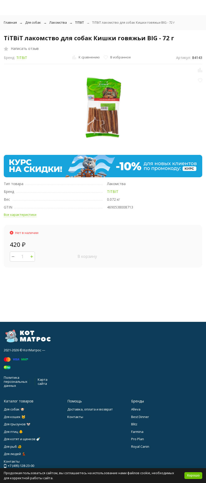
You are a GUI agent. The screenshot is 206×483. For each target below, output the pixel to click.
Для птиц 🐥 (13, 431)
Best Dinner (140, 417)
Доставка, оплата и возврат (90, 409)
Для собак (33, 22)
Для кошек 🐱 (14, 417)
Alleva (135, 409)
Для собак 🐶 (14, 409)
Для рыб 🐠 (13, 446)
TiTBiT (21, 57)
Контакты (75, 417)
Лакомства (58, 22)
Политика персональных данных (15, 381)
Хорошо (193, 475)
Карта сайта (42, 381)
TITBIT (79, 22)
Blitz (134, 424)
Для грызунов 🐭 (17, 424)
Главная (10, 22)
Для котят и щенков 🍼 (22, 439)
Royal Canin (140, 446)
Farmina (137, 431)
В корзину (87, 256)
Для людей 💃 (15, 454)
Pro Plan (137, 439)
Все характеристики (20, 214)
